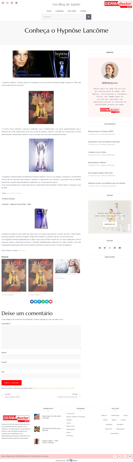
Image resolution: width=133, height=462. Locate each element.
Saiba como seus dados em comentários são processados (54, 388)
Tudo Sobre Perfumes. (14, 193)
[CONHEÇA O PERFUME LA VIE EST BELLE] (67, 266)
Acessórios (70, 414)
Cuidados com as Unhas (97, 152)
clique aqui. (22, 250)
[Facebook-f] (114, 456)
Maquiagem (70, 429)
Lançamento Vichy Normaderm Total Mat (104, 142)
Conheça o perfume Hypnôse (37, 293)
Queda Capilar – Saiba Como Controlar (50, 442)
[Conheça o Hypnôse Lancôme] (14, 275)
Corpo (68, 423)
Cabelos (69, 420)
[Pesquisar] (88, 17)
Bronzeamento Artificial (97, 162)
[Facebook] (3, 3)
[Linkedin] (115, 248)
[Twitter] (12, 3)
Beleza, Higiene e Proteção (75, 417)
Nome (4, 353)
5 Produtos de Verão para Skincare (51, 429)
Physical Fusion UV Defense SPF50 (100, 131)
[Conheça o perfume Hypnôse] (40, 275)
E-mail (4, 362)
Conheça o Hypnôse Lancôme (11, 293)
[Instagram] (7, 3)
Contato (83, 11)
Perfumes (69, 436)
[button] (32, 301)
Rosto (68, 432)
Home (49, 11)
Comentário (6, 324)
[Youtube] (16, 3)
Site (3, 372)
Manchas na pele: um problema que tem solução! (106, 183)
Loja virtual (72, 11)
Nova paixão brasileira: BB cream (100, 173)
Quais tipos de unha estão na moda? (51, 417)
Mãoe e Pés (70, 426)
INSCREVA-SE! (110, 224)
